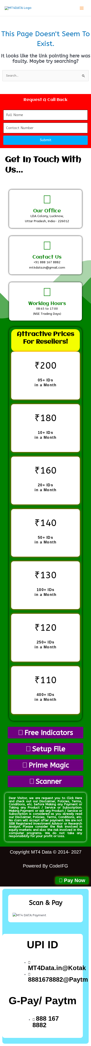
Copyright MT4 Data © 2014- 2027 (45, 851)
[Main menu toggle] (81, 8)
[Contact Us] (47, 246)
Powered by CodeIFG (45, 865)
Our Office (47, 211)
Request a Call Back (45, 100)
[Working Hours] (47, 292)
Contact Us (47, 257)
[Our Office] (47, 199)
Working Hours (47, 303)
